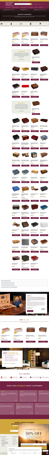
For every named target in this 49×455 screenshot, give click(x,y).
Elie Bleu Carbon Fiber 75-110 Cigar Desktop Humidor (34, 230)
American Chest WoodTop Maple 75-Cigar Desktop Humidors (24, 194)
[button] (8, 7)
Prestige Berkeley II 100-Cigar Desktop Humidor (16, 213)
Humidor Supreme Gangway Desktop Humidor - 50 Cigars (25, 160)
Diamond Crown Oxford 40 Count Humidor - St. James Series (25, 126)
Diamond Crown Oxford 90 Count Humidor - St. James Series (34, 143)
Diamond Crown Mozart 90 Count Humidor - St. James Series (15, 126)
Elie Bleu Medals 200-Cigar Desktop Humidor (34, 263)
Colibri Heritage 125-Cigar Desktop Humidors (34, 74)
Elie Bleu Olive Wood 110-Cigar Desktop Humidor (15, 247)
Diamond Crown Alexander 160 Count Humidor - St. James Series (43, 75)
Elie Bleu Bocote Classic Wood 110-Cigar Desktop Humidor (44, 247)
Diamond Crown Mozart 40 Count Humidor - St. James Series (15, 143)
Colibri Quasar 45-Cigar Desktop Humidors (24, 91)
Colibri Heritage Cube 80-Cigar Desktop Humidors (24, 247)
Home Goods (14, 444)
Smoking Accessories (15, 443)
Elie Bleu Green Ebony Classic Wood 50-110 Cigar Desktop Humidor (25, 230)
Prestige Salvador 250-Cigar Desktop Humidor (34, 194)
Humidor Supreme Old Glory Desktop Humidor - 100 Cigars (44, 39)
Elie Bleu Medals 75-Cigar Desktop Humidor (15, 177)
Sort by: (37, 28)
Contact (5, 441)
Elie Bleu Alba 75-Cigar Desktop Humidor (43, 143)
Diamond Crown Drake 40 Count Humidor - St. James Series (34, 92)
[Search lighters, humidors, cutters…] (31, 4)
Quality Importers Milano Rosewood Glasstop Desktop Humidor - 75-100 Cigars (25, 143)
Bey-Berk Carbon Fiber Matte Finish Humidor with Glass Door (35, 161)
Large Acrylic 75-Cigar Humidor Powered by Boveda (16, 39)
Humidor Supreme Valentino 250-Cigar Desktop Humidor (44, 126)
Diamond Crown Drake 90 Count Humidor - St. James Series (35, 109)
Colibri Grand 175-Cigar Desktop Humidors (43, 230)
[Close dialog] (48, 425)
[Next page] (32, 274)
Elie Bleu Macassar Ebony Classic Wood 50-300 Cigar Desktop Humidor (15, 92)
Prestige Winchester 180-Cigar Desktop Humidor (34, 177)
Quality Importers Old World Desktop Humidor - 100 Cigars (16, 160)
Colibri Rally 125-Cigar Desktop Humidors (15, 263)
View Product (36, 62)
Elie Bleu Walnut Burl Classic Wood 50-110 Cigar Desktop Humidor (25, 213)
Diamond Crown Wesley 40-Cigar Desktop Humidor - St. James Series (34, 126)
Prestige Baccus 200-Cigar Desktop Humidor (15, 230)
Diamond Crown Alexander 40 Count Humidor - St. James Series (36, 57)
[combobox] (23, 4)
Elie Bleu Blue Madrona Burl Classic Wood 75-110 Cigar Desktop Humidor (15, 194)
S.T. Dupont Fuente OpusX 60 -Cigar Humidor (25, 263)
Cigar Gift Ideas (14, 439)
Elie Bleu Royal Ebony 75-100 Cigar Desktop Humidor (34, 247)
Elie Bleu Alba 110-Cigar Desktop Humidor (24, 177)
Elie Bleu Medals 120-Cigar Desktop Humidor (43, 194)
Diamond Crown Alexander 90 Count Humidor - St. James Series (16, 75)
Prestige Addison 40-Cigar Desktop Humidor (43, 177)
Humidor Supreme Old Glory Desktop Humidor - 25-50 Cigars (34, 39)
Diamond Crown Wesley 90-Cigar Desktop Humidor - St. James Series (44, 161)
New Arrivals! (14, 438)
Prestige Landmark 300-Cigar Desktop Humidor (35, 213)
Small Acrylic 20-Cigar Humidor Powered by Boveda (25, 39)
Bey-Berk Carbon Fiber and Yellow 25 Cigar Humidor (25, 74)
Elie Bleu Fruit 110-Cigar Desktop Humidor (43, 213)
